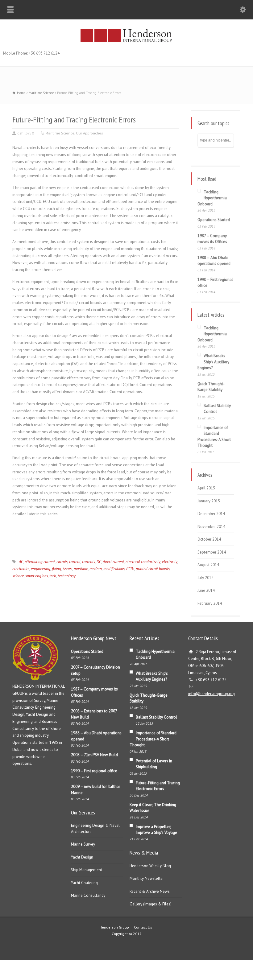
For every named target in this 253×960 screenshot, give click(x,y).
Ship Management (86, 869)
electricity (169, 561)
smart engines (36, 576)
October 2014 (209, 539)
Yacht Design (82, 857)
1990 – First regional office (94, 770)
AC (21, 561)
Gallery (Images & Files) (151, 904)
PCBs (130, 568)
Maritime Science (59, 133)
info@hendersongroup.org (211, 693)
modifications (114, 568)
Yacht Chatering (84, 882)
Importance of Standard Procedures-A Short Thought (153, 739)
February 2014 (209, 603)
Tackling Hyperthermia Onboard (212, 198)
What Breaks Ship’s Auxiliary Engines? (213, 361)
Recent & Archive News (150, 891)
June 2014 (206, 590)
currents (88, 561)
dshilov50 (25, 133)
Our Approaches (89, 133)
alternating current (40, 561)
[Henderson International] (126, 41)
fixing (56, 568)
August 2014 (208, 564)
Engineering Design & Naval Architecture (95, 828)
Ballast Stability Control (156, 717)
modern (95, 568)
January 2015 (208, 501)
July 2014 (205, 577)
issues (67, 568)
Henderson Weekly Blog (150, 865)
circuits (62, 561)
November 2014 (211, 526)
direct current (113, 561)
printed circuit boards (153, 568)
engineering (40, 568)
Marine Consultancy (88, 895)
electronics (20, 568)
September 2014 (211, 552)
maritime (81, 568)
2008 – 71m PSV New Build (94, 754)
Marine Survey (83, 844)
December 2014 (211, 513)
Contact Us (143, 927)
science (18, 576)
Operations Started (213, 219)
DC (99, 561)
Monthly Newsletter (147, 878)
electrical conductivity (143, 561)
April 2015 (206, 488)
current (75, 561)
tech (52, 576)
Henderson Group (114, 927)
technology (67, 576)
